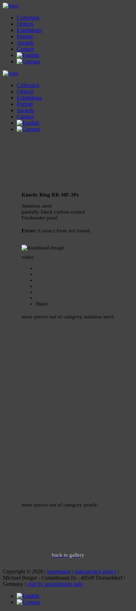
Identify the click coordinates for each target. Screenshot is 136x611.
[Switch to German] (28, 61)
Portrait (25, 36)
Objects (25, 24)
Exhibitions (29, 30)
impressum (59, 571)
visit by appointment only (55, 584)
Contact (25, 49)
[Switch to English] (28, 596)
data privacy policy (95, 571)
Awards (25, 43)
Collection (28, 18)
